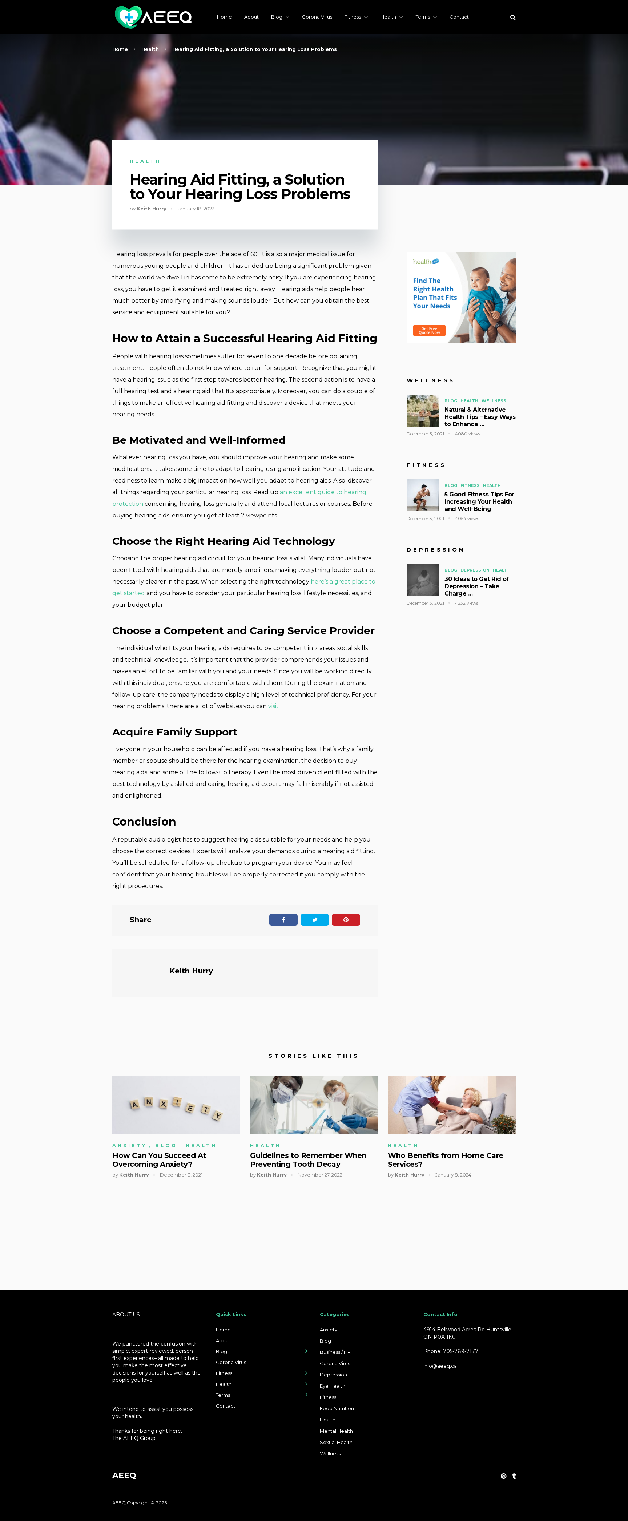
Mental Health (336, 1431)
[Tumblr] (514, 1476)
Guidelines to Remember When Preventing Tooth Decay (308, 1160)
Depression (475, 570)
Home (224, 17)
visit (273, 706)
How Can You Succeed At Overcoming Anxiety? (159, 1160)
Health (388, 17)
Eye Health (332, 1386)
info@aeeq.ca (440, 1366)
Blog (276, 17)
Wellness (494, 400)
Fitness (353, 17)
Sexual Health (336, 1442)
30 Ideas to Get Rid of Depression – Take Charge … (476, 586)
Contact (459, 17)
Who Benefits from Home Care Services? (445, 1160)
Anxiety (129, 1145)
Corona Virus (317, 17)
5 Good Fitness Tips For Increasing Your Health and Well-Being (479, 501)
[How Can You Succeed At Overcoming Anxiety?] (176, 1105)
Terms (423, 17)
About (251, 17)
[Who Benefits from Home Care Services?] (452, 1105)
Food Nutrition (337, 1408)
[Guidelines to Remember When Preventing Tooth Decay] (314, 1105)
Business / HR (335, 1352)
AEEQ (124, 1475)
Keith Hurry (151, 208)
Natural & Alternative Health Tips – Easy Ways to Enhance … (480, 417)
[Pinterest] (503, 1476)
